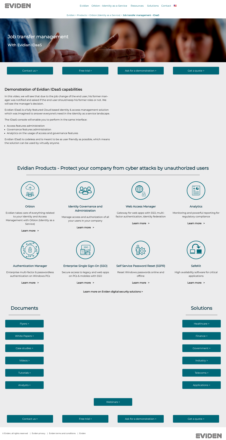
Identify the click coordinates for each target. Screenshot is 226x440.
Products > (83, 15)
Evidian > (72, 15)
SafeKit (196, 266)
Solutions (153, 5)
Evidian (84, 5)
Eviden (82, 433)
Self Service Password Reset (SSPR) (140, 266)
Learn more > (30, 230)
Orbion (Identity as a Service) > (106, 15)
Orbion (30, 206)
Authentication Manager (30, 266)
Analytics (196, 206)
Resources (137, 5)
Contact (166, 5)
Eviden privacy (38, 433)
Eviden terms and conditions (62, 433)
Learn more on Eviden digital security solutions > (113, 291)
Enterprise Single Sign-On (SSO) (85, 266)
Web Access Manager (141, 206)
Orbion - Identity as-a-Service (109, 5)
